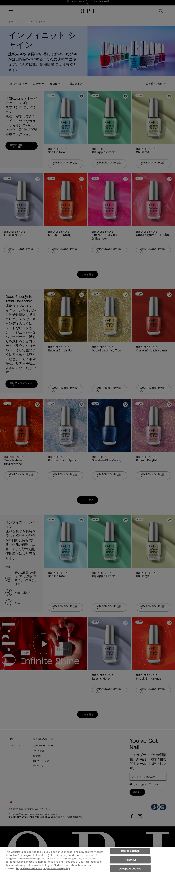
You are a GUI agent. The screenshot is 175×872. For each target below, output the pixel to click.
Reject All (130, 859)
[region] (87, 859)
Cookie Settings (130, 851)
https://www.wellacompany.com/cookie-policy (43, 868)
